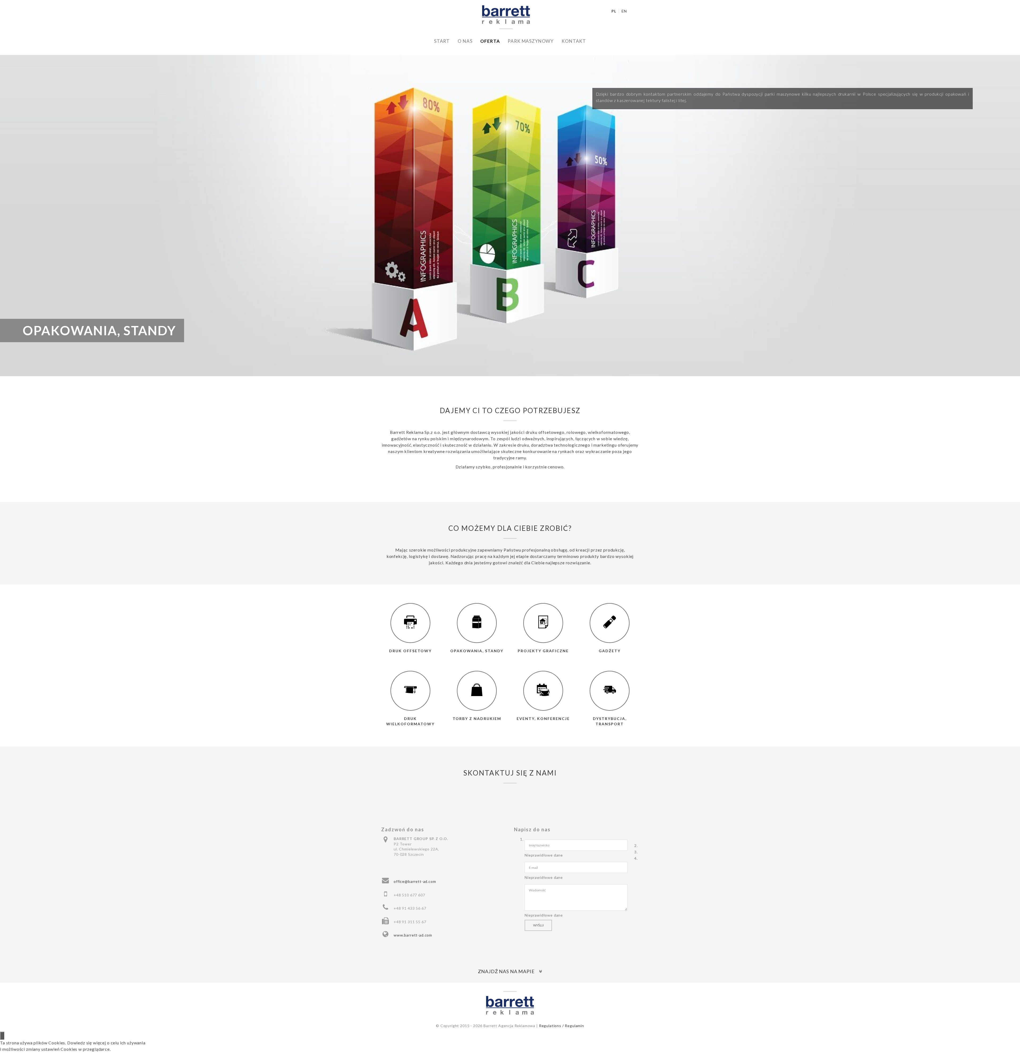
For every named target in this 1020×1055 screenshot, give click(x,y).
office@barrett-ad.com (415, 881)
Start (442, 41)
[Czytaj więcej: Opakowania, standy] (477, 623)
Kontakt (574, 41)
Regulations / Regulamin (561, 1025)
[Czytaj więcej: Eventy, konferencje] (543, 691)
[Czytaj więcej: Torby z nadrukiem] (477, 691)
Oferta (490, 41)
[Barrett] (506, 14)
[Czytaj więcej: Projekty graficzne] (543, 623)
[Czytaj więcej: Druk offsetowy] (410, 623)
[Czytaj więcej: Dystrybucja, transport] (610, 691)
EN (624, 11)
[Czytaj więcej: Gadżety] (610, 623)
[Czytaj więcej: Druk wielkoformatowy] (410, 691)
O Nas (465, 41)
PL (614, 11)
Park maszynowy (531, 41)
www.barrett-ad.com (413, 935)
